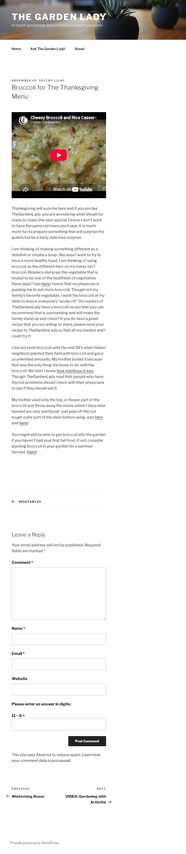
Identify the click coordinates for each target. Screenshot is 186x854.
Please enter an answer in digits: (41, 704)
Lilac (59, 80)
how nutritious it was (75, 371)
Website (19, 678)
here (46, 284)
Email (18, 653)
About (80, 49)
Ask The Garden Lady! (47, 49)
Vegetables (30, 501)
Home (16, 49)
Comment (22, 562)
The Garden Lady (59, 17)
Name (18, 628)
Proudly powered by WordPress (34, 843)
